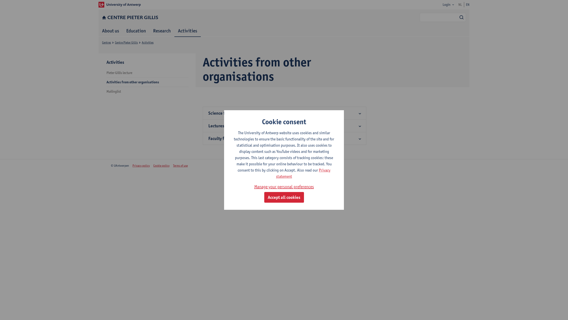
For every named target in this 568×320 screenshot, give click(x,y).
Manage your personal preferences (284, 186)
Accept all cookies (284, 197)
